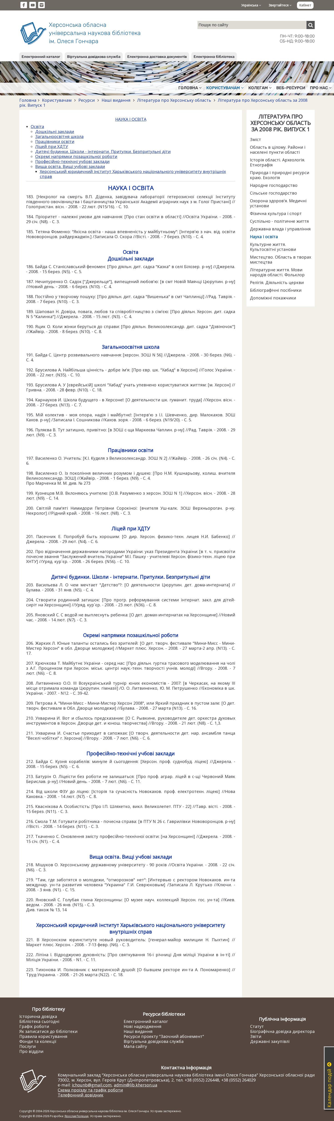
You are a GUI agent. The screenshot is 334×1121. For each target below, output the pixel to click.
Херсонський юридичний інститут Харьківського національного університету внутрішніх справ (133, 174)
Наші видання (116, 100)
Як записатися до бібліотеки (48, 1031)
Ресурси (86, 100)
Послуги (27, 1046)
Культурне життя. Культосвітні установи (273, 247)
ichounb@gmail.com (92, 1085)
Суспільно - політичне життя (279, 221)
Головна (27, 100)
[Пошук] (311, 25)
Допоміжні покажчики (273, 297)
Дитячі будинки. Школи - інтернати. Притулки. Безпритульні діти (103, 151)
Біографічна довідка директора (282, 1031)
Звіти (255, 1036)
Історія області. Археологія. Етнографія (277, 162)
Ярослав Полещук (77, 1116)
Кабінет (305, 5)
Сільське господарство (273, 192)
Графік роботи (34, 1026)
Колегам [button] (258, 87)
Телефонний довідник (80, 1095)
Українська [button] (250, 5)
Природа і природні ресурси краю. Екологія (279, 175)
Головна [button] (188, 87)
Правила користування (43, 1036)
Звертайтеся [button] (279, 5)
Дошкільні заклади (54, 131)
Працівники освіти (54, 141)
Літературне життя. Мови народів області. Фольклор (277, 272)
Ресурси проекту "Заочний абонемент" (164, 1036)
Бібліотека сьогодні (39, 1021)
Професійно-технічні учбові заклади (72, 161)
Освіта (37, 126)
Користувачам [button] (223, 87)
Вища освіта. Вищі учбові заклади (70, 166)
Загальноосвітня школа (59, 136)
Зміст (255, 139)
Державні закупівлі (269, 1041)
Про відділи (31, 1051)
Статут (257, 1026)
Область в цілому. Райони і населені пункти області (277, 150)
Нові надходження (142, 1026)
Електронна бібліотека (214, 56)
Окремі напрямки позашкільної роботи (76, 156)
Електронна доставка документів (157, 56)
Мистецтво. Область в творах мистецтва (280, 259)
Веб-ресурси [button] (290, 87)
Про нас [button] (319, 87)
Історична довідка (38, 1016)
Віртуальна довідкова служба (93, 56)
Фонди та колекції (37, 1041)
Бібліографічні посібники (276, 290)
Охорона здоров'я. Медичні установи (278, 203)
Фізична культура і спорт (276, 213)
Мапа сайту (135, 1046)
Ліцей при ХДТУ (51, 146)
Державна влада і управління (280, 228)
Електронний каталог (41, 56)
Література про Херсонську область (174, 100)
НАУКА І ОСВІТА (130, 119)
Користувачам (57, 100)
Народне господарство (273, 185)
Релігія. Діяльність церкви (277, 282)
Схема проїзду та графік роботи (90, 1090)
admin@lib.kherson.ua (135, 1085)
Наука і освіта (264, 236)
